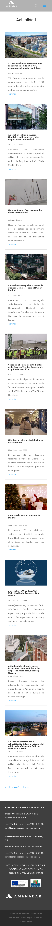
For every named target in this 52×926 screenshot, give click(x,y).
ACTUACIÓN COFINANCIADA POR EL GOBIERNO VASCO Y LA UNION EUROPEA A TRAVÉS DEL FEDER (26, 869)
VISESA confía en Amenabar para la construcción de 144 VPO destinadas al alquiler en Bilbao (25, 66)
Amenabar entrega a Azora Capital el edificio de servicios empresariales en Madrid (23, 137)
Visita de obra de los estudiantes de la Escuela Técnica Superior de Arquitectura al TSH (25, 367)
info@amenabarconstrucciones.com (22, 828)
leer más (12, 94)
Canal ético (26, 922)
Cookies (38, 918)
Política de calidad (19, 914)
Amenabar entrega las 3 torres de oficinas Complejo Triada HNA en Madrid (25, 288)
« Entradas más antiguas (17, 787)
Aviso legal (26, 918)
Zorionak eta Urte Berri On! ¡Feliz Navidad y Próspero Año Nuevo (23, 593)
